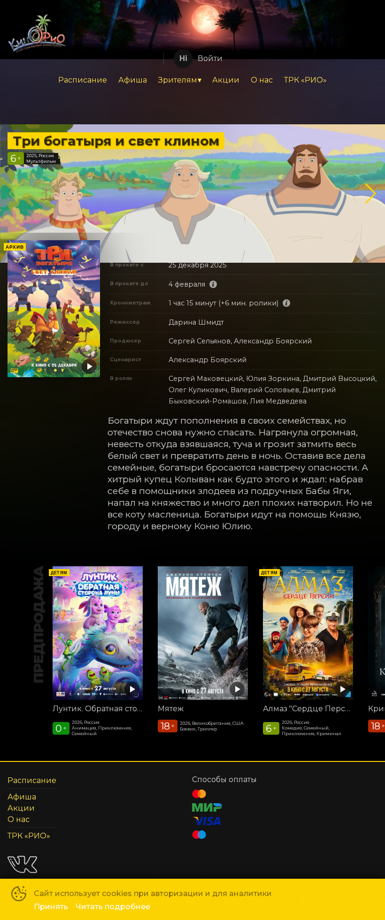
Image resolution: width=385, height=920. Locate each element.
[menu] (192, 80)
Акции (225, 80)
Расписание (82, 80)
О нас (262, 80)
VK (22, 864)
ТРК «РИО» (305, 80)
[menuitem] (83, 80)
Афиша (132, 80)
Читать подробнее (113, 906)
